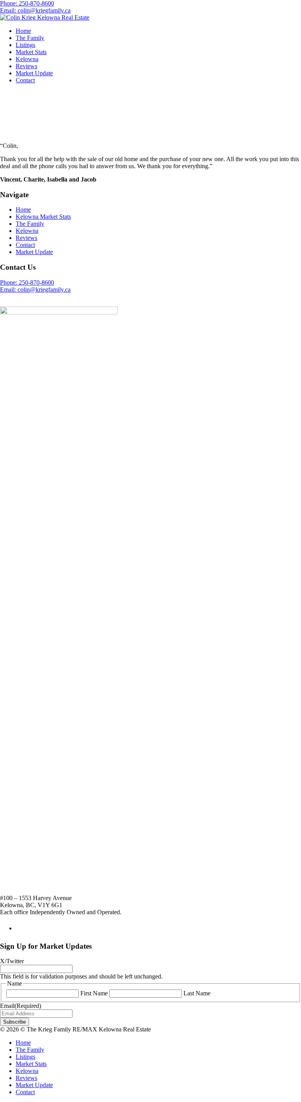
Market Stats (31, 52)
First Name (94, 993)
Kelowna (27, 59)
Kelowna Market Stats (43, 216)
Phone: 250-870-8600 (27, 3)
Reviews (26, 66)
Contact (25, 80)
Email (20, 1005)
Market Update (34, 73)
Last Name (196, 993)
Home (23, 30)
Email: (35, 289)
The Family (30, 37)
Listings (25, 45)
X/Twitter (12, 961)
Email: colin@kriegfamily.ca (35, 10)
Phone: (27, 282)
